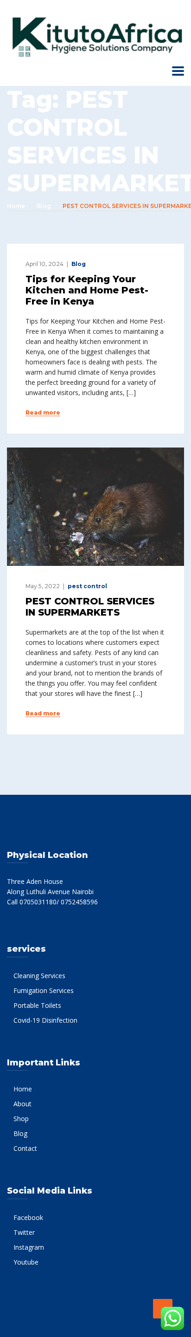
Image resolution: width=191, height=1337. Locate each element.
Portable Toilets (37, 1005)
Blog (44, 205)
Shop (21, 1118)
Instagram (28, 1247)
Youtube (25, 1262)
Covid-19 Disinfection (45, 1020)
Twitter (24, 1232)
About (22, 1103)
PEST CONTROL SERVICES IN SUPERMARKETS (89, 607)
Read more (42, 412)
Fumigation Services (43, 990)
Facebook (28, 1217)
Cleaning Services (39, 975)
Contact (25, 1148)
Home (16, 205)
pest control (87, 586)
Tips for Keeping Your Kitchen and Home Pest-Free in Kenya (86, 290)
